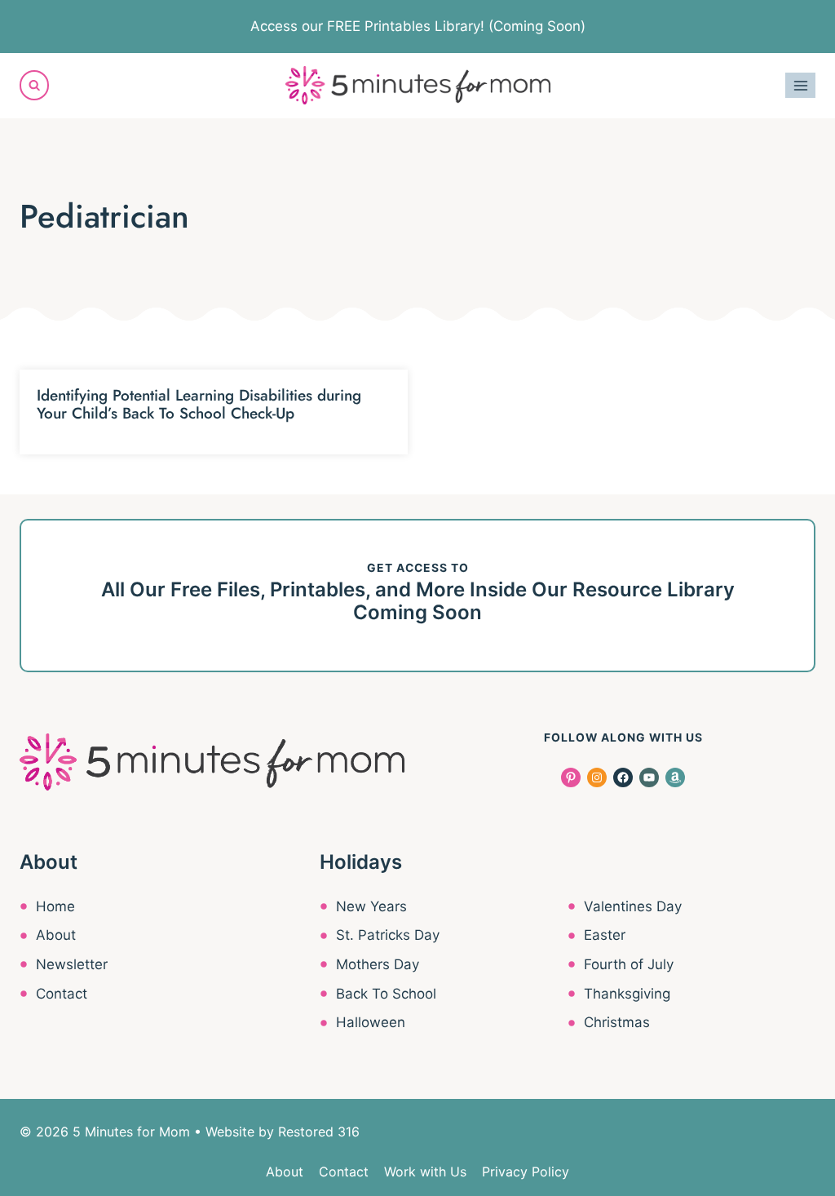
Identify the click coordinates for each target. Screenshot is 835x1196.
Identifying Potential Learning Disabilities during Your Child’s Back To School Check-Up (199, 404)
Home (55, 906)
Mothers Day (377, 964)
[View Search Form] (34, 85)
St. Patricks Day (388, 935)
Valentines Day (633, 906)
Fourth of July (629, 964)
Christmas (617, 1022)
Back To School (386, 994)
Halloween (370, 1022)
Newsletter (72, 964)
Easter (604, 935)
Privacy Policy (525, 1171)
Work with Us (425, 1171)
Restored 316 (319, 1131)
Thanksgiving (627, 994)
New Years (371, 906)
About (56, 935)
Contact (61, 994)
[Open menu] (800, 85)
